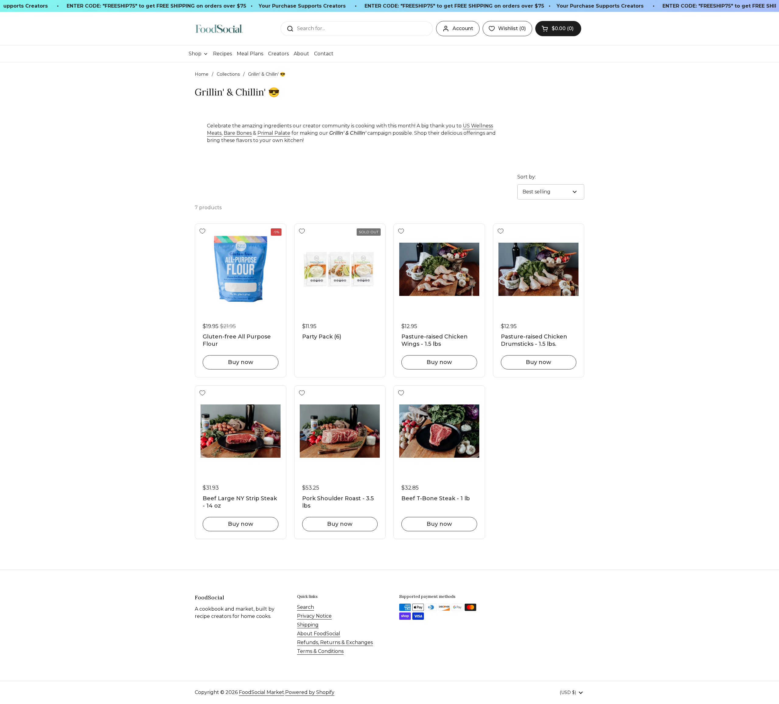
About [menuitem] (301, 54)
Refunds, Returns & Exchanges (335, 642)
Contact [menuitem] (324, 54)
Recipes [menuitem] (222, 54)
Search (305, 607)
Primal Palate (273, 133)
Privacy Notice (314, 616)
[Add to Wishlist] (202, 231)
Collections (228, 74)
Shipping (308, 625)
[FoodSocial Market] (219, 29)
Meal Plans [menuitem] (250, 54)
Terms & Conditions (320, 651)
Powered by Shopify (309, 692)
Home (201, 74)
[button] (558, 28)
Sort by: (526, 177)
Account (462, 28)
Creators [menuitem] (278, 54)
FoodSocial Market (261, 692)
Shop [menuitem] (195, 54)
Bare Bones (238, 133)
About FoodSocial (318, 633)
